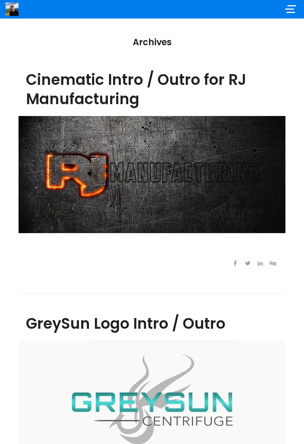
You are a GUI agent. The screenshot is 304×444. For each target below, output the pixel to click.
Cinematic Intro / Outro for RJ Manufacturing (136, 89)
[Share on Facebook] (235, 263)
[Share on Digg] (273, 263)
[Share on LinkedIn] (260, 263)
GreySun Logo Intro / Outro (125, 323)
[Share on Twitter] (247, 263)
